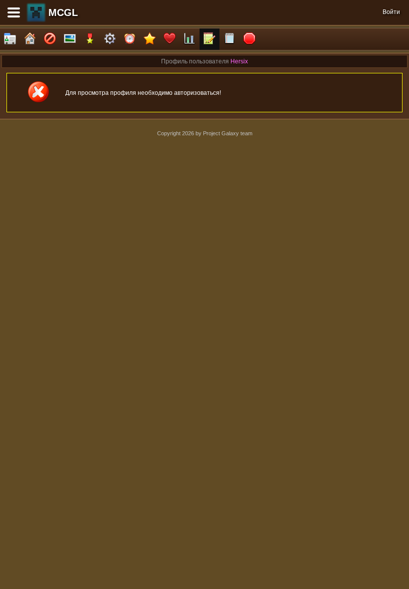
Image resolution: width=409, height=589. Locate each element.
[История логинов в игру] (209, 39)
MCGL (63, 12)
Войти (391, 11)
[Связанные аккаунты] (170, 39)
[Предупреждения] (249, 39)
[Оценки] (150, 39)
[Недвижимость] (30, 39)
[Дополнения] (110, 39)
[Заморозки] (130, 39)
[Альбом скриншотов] (70, 39)
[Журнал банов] (50, 39)
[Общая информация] (10, 39)
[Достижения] (90, 39)
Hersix (239, 61)
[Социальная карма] (190, 39)
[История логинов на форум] (229, 39)
